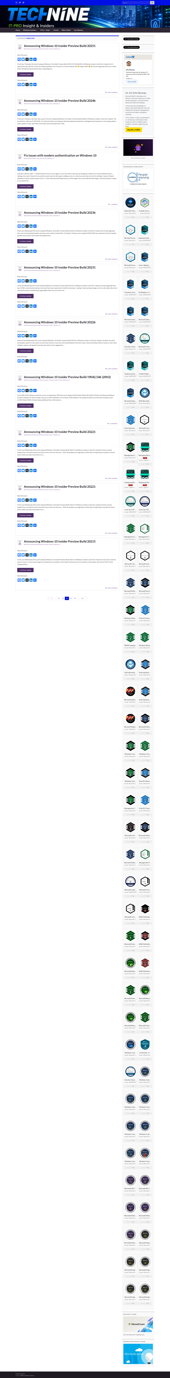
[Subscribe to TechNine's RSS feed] (17, 2)
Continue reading (25, 74)
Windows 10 (56, 49)
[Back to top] (165, 1373)
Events (56, 30)
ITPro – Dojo (45, 30)
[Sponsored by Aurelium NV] (138, 179)
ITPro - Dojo (36, 158)
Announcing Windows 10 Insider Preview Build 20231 (60, 267)
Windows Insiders (29, 30)
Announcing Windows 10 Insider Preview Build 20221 (60, 431)
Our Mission (78, 30)
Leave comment (112, 92)
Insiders (51, 49)
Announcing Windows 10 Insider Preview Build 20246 (60, 100)
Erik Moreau (28, 49)
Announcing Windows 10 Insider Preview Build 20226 (60, 322)
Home (18, 30)
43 (75, 598)
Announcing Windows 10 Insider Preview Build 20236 (60, 212)
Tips (46, 158)
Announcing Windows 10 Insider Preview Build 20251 (60, 46)
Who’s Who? (66, 30)
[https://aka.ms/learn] (138, 1324)
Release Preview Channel (56, 380)
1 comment (113, 204)
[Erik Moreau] (23, 2)
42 (71, 598)
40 (63, 598)
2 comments (113, 423)
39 (59, 598)
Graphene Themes (29, 1375)
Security (42, 158)
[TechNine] (20, 2)
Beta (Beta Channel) (38, 380)
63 (82, 598)
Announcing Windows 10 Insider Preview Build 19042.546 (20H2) (67, 377)
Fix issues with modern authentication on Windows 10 (60, 155)
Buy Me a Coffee (133, 130)
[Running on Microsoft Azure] (138, 1354)
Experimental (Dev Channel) (40, 49)
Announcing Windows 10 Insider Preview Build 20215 (60, 541)
